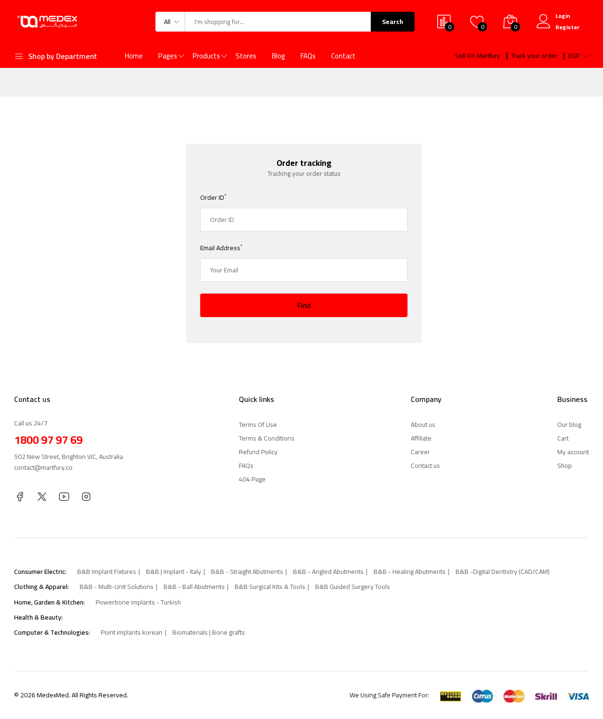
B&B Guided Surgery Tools (352, 586)
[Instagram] (86, 495)
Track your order (534, 55)
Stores (246, 56)
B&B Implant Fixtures (106, 571)
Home (134, 56)
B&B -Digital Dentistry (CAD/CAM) (503, 571)
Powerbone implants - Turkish (138, 602)
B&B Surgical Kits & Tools (270, 586)
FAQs (308, 56)
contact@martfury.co (43, 467)
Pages (167, 56)
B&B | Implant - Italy (173, 571)
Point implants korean (132, 632)
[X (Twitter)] (42, 495)
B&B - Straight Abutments (247, 571)
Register (567, 27)
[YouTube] (64, 495)
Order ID (213, 197)
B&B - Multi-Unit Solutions (117, 586)
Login (562, 15)
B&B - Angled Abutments (328, 571)
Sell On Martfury (477, 55)
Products (206, 56)
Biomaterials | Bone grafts (208, 632)
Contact (343, 56)
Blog (278, 56)
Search (392, 22)
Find (304, 305)
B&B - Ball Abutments (194, 586)
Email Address (221, 248)
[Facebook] (19, 495)
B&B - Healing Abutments (410, 571)
